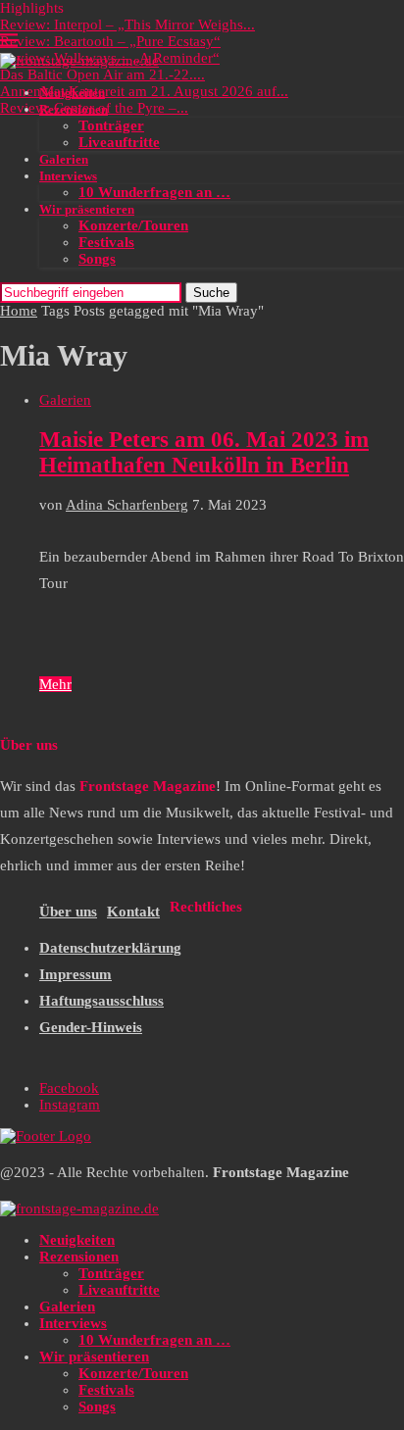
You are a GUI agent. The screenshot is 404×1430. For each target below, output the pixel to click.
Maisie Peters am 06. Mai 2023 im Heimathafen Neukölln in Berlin (204, 452)
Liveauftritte (119, 142)
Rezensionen (73, 109)
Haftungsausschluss (101, 1001)
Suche (211, 292)
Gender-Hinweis (90, 1027)
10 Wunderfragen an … (154, 192)
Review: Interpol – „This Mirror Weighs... (127, 24)
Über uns (68, 911)
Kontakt (133, 911)
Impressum (75, 974)
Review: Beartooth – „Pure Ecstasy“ (110, 41)
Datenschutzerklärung (110, 948)
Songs (97, 259)
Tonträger (111, 125)
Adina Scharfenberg (127, 505)
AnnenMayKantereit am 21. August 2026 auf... (144, 91)
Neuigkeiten (72, 92)
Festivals (106, 242)
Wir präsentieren (86, 209)
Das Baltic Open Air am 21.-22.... (102, 74)
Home (18, 311)
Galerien (63, 159)
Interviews (68, 176)
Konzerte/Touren (133, 225)
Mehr (55, 684)
